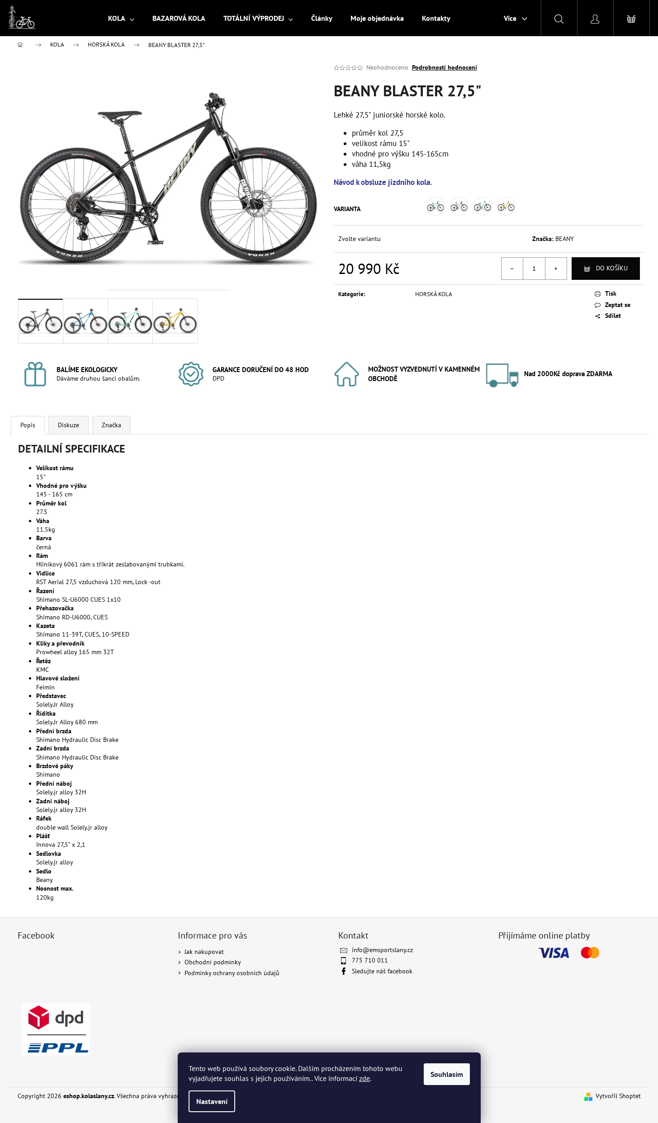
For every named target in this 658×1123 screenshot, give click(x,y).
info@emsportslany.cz (382, 950)
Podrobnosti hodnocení (444, 67)
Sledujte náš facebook (382, 971)
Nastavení (211, 1101)
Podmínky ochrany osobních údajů (232, 973)
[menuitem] (121, 18)
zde (364, 1078)
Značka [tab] (111, 425)
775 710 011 (370, 960)
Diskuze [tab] (68, 425)
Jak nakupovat (204, 952)
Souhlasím (447, 1074)
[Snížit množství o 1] (512, 268)
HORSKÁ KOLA (433, 294)
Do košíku (612, 268)
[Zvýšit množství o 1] (556, 268)
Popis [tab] (27, 425)
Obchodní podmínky (213, 962)
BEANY (564, 239)
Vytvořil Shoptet (618, 1096)
